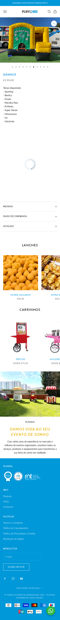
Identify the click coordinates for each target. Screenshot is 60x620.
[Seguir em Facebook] (4, 578)
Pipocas (20, 359)
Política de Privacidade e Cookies (19, 533)
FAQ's (6, 501)
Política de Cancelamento (15, 528)
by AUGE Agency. (35, 598)
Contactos (8, 506)
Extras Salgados (21, 295)
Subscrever (16, 567)
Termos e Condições (13, 522)
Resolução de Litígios (13, 538)
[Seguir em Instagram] (13, 578)
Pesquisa (7, 496)
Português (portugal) (28, 588)
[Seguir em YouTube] (21, 578)
